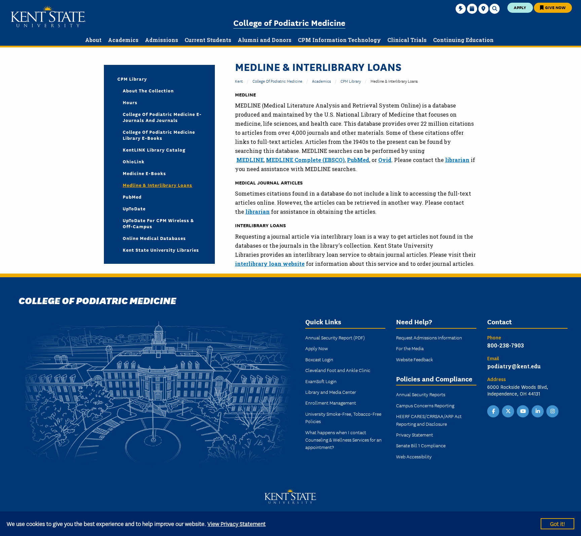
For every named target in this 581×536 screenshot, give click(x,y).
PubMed (132, 197)
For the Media (410, 348)
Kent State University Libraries (161, 250)
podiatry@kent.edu (514, 366)
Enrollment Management (330, 402)
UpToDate (134, 208)
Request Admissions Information (429, 337)
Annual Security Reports (420, 394)
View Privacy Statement (236, 523)
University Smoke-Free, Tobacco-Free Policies (343, 417)
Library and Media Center (330, 392)
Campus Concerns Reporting (425, 405)
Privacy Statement (414, 434)
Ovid (384, 159)
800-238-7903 (505, 345)
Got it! (557, 523)
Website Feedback (414, 359)
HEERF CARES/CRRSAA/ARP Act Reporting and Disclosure (429, 419)
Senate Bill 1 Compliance (421, 445)
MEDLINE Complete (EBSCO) (305, 159)
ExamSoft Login (321, 381)
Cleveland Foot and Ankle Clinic (337, 370)
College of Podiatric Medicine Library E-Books (159, 135)
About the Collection (148, 90)
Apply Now (316, 348)
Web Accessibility (414, 456)
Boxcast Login (319, 359)
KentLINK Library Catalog (154, 150)
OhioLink (134, 161)
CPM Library (351, 81)
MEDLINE (250, 159)
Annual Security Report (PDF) (335, 337)
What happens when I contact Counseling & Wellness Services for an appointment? (343, 439)
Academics (321, 81)
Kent (239, 81)
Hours (130, 102)
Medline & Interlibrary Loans (157, 185)
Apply (520, 7)
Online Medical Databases (154, 238)
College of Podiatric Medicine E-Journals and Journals (162, 117)
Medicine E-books (144, 173)
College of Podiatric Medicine (289, 22)
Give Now (555, 7)
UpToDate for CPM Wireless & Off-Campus (158, 223)
